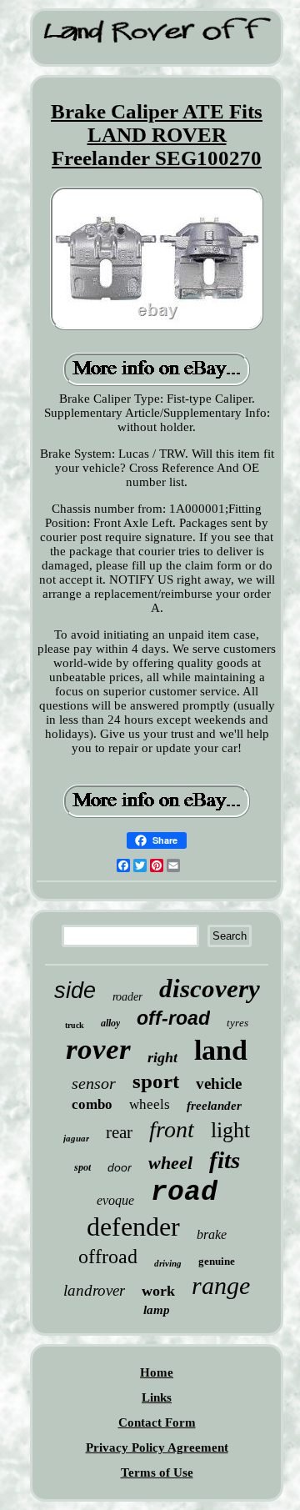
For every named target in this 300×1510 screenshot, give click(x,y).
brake (212, 1234)
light (230, 1130)
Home (156, 1372)
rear (119, 1132)
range (221, 1285)
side (75, 990)
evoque (115, 1200)
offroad (108, 1256)
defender (133, 1227)
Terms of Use (157, 1472)
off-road (173, 1018)
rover (98, 1049)
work (158, 1290)
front (171, 1129)
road (184, 1192)
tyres (237, 1022)
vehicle (219, 1083)
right (163, 1057)
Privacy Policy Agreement (157, 1447)
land (221, 1050)
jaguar (76, 1138)
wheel (170, 1162)
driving (168, 1263)
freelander (214, 1105)
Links (157, 1397)
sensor (94, 1083)
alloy (110, 1023)
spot (82, 1167)
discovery (209, 988)
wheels (149, 1104)
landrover (94, 1290)
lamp (156, 1310)
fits (224, 1159)
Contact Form (157, 1422)
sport (155, 1081)
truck (74, 1025)
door (120, 1167)
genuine (216, 1261)
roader (127, 997)
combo (92, 1104)
